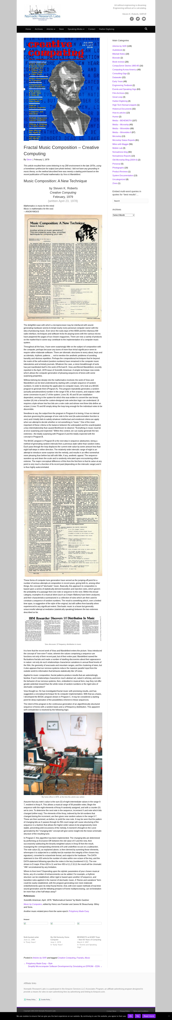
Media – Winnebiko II (121, 132)
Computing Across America (124, 70)
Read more (149, 1016)
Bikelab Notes (118, 54)
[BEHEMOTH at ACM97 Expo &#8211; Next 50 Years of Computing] (89, 929)
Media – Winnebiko (121, 128)
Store (61, 29)
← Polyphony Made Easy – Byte (38, 963)
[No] (169, 1016)
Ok (130, 1016)
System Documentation (122, 175)
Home (28, 29)
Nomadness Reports (121, 156)
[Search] (146, 29)
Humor (115, 117)
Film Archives (118, 93)
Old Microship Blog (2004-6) (124, 160)
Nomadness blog (120, 152)
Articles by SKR (39, 958)
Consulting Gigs (119, 73)
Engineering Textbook (122, 85)
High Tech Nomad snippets (124, 105)
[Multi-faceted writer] (36, 929)
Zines (114, 183)
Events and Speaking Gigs (124, 89)
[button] (63, 267)
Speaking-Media (75, 29)
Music (87, 958)
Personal (116, 164)
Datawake (117, 77)
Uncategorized (119, 179)
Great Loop (117, 97)
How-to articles (119, 113)
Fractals (80, 958)
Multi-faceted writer (31, 937)
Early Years (117, 81)
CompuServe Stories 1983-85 (125, 66)
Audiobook (117, 50)
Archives (39, 29)
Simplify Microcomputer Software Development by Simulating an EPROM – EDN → (65, 966)
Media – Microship (120, 125)
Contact (91, 29)
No (137, 1016)
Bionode (116, 58)
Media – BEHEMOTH (122, 120)
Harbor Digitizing (106, 29)
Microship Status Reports (123, 140)
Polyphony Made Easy (79, 911)
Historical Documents (122, 109)
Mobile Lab (117, 148)
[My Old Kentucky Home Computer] (62, 929)
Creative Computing (67, 958)
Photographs (118, 168)
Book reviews (118, 62)
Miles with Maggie (120, 144)
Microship (116, 136)
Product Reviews (120, 172)
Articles (50, 29)
